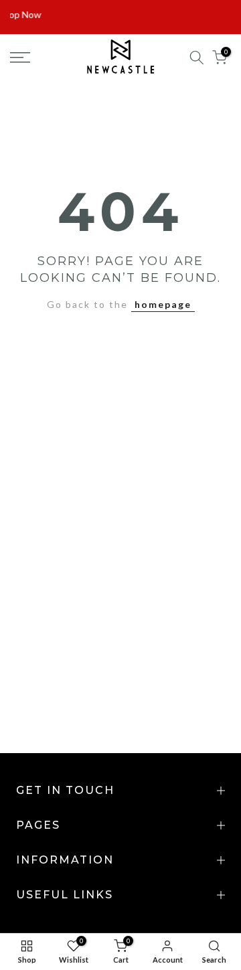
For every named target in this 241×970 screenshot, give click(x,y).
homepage (163, 304)
